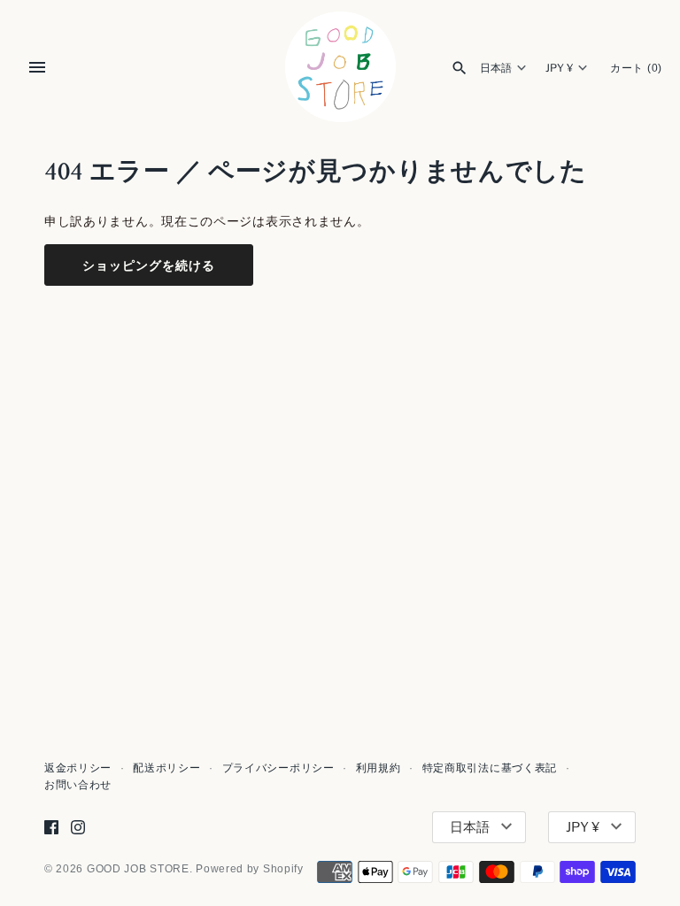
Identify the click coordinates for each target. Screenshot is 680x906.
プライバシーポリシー (278, 768)
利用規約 (378, 768)
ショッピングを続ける (148, 265)
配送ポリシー (166, 768)
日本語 (496, 68)
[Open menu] (37, 67)
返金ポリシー (78, 768)
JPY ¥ (559, 68)
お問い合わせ (78, 785)
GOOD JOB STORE (138, 869)
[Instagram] (78, 826)
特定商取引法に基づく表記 (489, 768)
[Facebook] (51, 826)
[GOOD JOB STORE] (340, 67)
